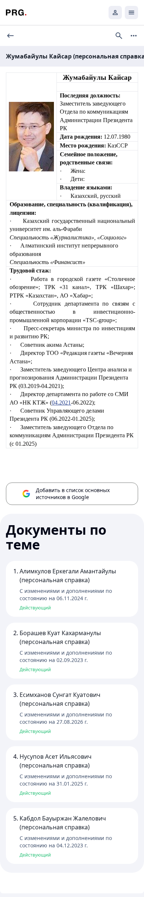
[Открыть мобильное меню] (131, 12)
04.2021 (61, 402)
